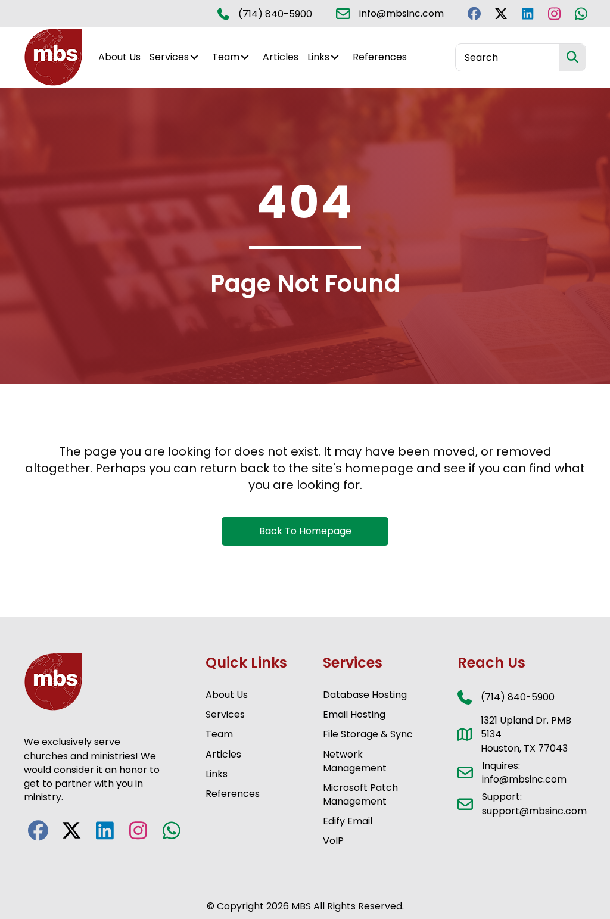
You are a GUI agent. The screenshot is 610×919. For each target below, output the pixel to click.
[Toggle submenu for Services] (194, 57)
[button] (474, 13)
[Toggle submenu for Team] (245, 57)
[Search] (572, 57)
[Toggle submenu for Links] (335, 57)
